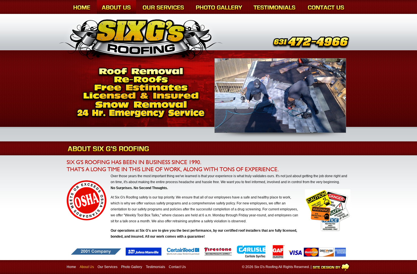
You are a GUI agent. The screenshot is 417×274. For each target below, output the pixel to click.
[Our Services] (163, 7)
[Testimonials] (274, 7)
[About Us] (116, 7)
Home (71, 267)
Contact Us (177, 267)
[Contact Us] (326, 7)
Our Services (107, 267)
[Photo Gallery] (219, 7)
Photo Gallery (131, 267)
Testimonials (155, 267)
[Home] (82, 7)
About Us (87, 267)
